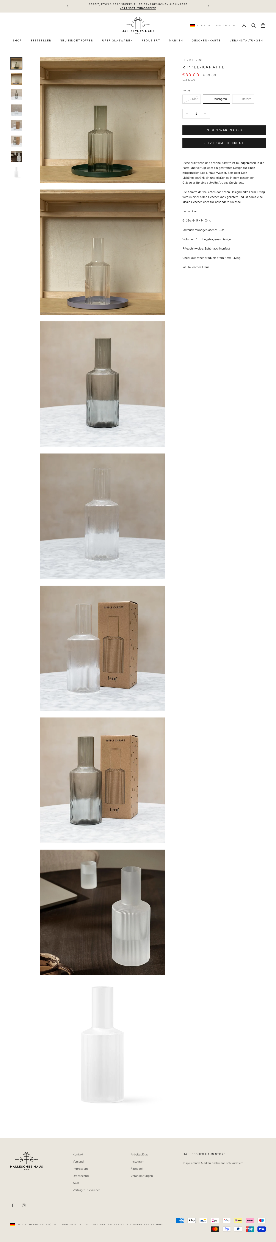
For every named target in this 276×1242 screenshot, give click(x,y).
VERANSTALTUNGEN (246, 40)
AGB (76, 1183)
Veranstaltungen (142, 1176)
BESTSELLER (41, 40)
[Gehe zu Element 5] (16, 126)
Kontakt (78, 1154)
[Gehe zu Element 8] (16, 172)
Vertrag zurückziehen (86, 1190)
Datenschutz (81, 1176)
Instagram (137, 1162)
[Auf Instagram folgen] (24, 1205)
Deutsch (223, 25)
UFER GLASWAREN (117, 40)
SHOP (17, 40)
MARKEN (176, 40)
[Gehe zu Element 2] (16, 79)
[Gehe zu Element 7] (16, 157)
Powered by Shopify (147, 1224)
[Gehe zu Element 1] (16, 63)
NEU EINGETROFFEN (77, 40)
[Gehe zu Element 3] (16, 94)
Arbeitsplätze (139, 1154)
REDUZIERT (150, 40)
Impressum (80, 1169)
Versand (78, 1162)
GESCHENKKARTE (206, 40)
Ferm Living (193, 60)
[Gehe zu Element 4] (16, 110)
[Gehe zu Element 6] (16, 141)
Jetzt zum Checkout (224, 143)
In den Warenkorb (224, 130)
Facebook (137, 1169)
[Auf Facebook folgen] (12, 1205)
